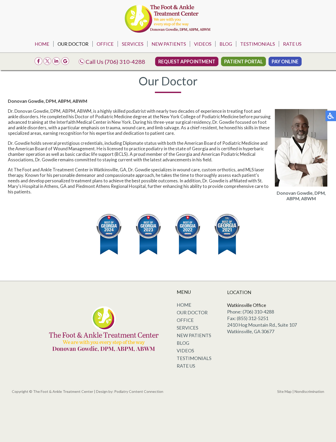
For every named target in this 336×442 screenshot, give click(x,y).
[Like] (38, 63)
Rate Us (292, 44)
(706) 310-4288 (125, 61)
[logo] (168, 17)
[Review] (65, 63)
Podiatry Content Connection (138, 391)
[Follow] (47, 63)
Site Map (284, 391)
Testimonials (257, 44)
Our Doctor (72, 44)
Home (42, 44)
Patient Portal (243, 61)
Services (132, 44)
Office (105, 44)
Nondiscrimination (309, 391)
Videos (202, 44)
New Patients (168, 44)
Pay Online (285, 61)
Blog (225, 44)
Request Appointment (186, 61)
